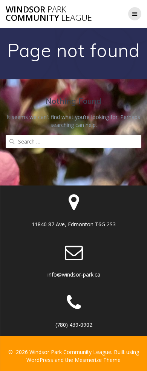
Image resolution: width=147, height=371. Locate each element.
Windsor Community (49, 13)
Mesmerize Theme (98, 359)
